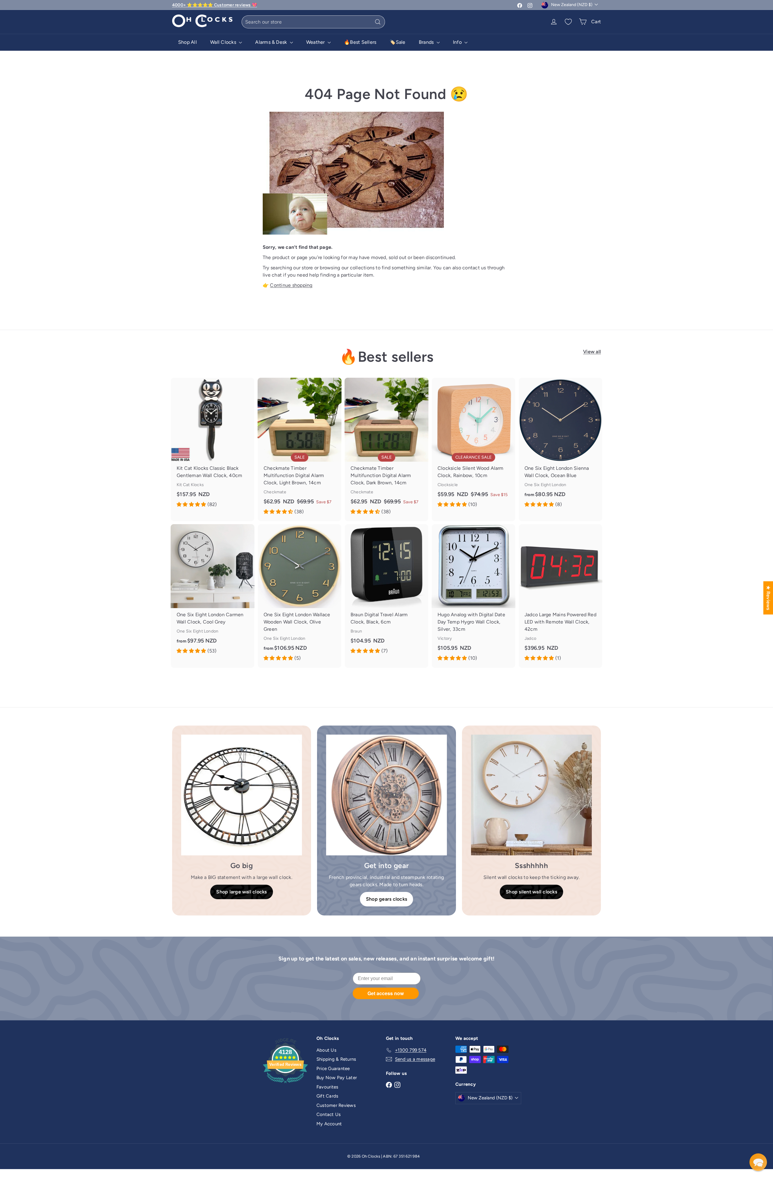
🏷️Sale (397, 42)
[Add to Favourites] (252, 382)
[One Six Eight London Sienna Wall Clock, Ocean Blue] (560, 446)
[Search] (377, 21)
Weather (316, 42)
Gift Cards (327, 1096)
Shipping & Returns (336, 1059)
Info (458, 42)
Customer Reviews (336, 1105)
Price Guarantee (333, 1068)
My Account (329, 1124)
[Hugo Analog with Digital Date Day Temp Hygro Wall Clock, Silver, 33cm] (473, 596)
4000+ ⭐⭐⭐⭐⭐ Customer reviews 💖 (214, 5)
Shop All (187, 42)
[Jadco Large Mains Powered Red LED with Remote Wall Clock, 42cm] (560, 596)
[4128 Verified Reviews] (285, 1084)
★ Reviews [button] (768, 598)
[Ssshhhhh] (531, 795)
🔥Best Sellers (360, 42)
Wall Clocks (223, 42)
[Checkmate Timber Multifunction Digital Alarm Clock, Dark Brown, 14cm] (386, 449)
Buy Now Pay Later (336, 1077)
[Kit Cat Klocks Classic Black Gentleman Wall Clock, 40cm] (213, 446)
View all (592, 351)
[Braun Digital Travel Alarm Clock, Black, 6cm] (386, 592)
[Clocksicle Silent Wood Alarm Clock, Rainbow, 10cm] (473, 446)
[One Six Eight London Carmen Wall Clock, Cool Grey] (213, 592)
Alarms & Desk (271, 42)
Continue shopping (291, 285)
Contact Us (328, 1114)
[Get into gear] (386, 795)
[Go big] (241, 795)
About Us (326, 1050)
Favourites (327, 1087)
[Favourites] (568, 21)
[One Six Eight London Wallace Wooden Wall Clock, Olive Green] (300, 596)
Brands (427, 42)
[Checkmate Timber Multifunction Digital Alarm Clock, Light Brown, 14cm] (300, 449)
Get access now (385, 993)
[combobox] (313, 21)
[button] (758, 1162)
